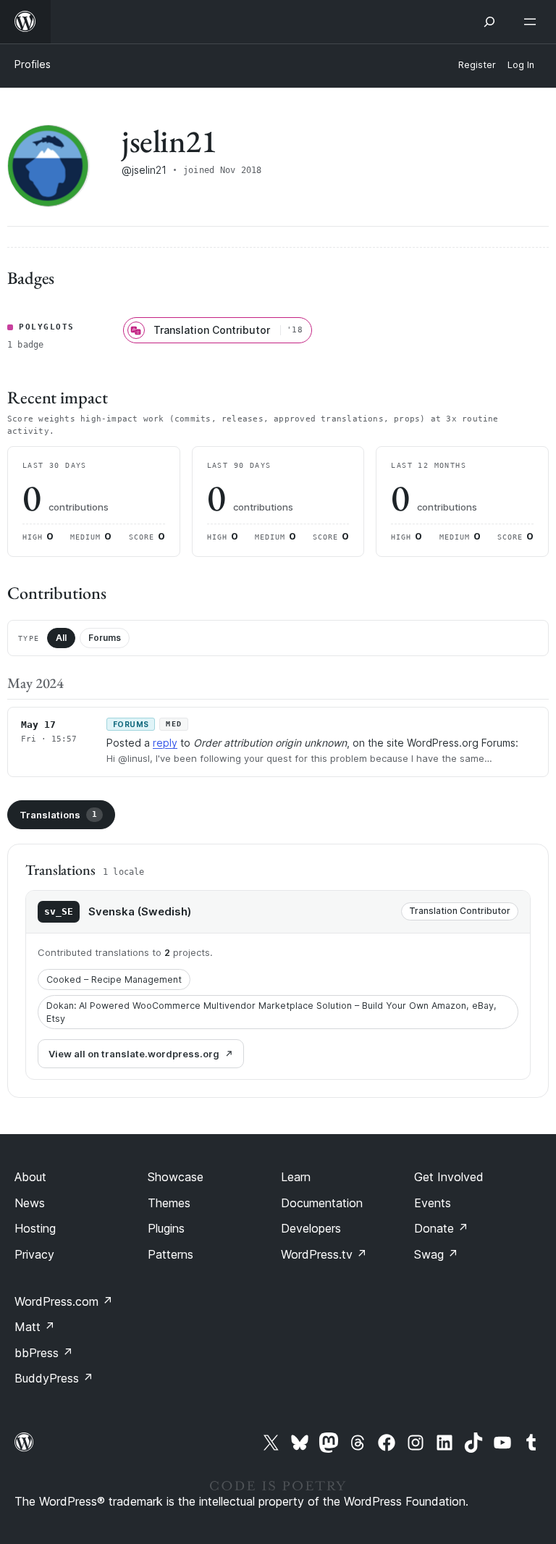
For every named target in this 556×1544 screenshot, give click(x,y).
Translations (58, 815)
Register (477, 64)
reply (165, 743)
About (30, 1177)
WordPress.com (63, 1301)
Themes (169, 1203)
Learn (296, 1177)
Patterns (170, 1254)
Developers (311, 1228)
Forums (104, 637)
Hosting (35, 1228)
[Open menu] (533, 21)
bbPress (43, 1353)
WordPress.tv (324, 1254)
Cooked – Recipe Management (114, 979)
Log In (520, 64)
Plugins (166, 1228)
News (29, 1203)
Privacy (34, 1254)
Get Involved (449, 1177)
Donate (441, 1228)
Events (432, 1203)
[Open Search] (489, 21)
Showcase (175, 1177)
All (61, 637)
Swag (436, 1254)
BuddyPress (53, 1378)
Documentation (322, 1203)
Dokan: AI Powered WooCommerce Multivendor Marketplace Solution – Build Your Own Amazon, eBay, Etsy (271, 1012)
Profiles (32, 64)
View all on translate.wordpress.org (134, 1054)
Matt (34, 1326)
